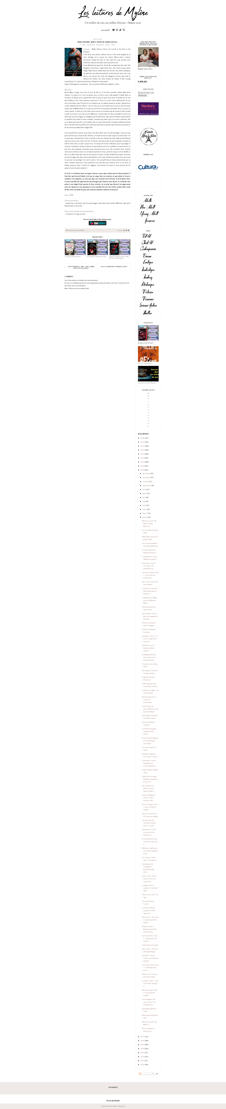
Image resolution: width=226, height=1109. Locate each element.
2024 (143, 446)
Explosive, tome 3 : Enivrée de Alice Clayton (148, 648)
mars (144, 509)
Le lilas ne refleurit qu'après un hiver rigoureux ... (149, 910)
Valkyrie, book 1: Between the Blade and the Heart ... (149, 929)
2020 (143, 462)
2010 (142, 1065)
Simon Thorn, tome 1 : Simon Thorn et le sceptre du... (149, 878)
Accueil (105, 30)
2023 (143, 450)
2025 (143, 442)
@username (116, 1101)
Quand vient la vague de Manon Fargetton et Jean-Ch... (149, 779)
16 (148, 415)
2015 (142, 1045)
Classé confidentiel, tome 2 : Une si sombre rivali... (149, 797)
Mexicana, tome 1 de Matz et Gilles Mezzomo (149, 523)
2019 (142, 466)
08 (148, 393)
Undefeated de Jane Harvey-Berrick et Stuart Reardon (149, 657)
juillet (144, 493)
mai (143, 501)
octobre (145, 482)
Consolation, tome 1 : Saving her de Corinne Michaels (149, 763)
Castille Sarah (91, 45)
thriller (113, 45)
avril (144, 505)
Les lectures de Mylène (113, 12)
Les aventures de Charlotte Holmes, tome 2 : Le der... (149, 823)
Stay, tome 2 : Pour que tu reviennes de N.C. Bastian (150, 920)
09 (148, 396)
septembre (146, 486)
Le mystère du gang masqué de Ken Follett (149, 731)
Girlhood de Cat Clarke (150, 945)
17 (80, 45)
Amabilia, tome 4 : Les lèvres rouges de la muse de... (150, 638)
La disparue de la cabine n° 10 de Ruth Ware (150, 888)
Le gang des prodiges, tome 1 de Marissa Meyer (149, 600)
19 (148, 423)
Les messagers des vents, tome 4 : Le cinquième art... (149, 1002)
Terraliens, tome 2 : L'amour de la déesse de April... (150, 958)
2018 (142, 470)
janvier (144, 517)
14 (148, 410)
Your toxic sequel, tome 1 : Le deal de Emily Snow (150, 967)
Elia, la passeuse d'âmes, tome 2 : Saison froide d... (148, 788)
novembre (146, 477)
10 (148, 399)
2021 (142, 458)
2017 (142, 1037)
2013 (142, 1053)
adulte (84, 45)
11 (148, 401)
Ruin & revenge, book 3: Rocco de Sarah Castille (149, 807)
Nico (71, 92)
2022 (142, 454)
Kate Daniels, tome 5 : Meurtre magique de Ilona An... (150, 616)
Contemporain (100, 45)
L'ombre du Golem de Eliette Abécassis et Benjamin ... (149, 591)
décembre (146, 474)
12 (148, 404)
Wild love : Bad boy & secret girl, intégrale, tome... (150, 851)
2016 (142, 1041)
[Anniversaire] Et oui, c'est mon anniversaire (149, 699)
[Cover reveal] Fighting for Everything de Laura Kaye (150, 740)
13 (148, 407)
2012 (142, 1057)
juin (143, 497)
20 (148, 426)
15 (148, 412)
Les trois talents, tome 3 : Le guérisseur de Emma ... (150, 938)
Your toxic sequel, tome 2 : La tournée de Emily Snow (150, 575)
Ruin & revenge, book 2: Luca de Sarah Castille (149, 992)
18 (148, 421)
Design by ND (121, 1106)
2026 (143, 438)
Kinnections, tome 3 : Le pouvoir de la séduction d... (149, 832)
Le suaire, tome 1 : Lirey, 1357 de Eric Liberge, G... (150, 983)
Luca (77, 92)
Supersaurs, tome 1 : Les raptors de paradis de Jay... (149, 566)
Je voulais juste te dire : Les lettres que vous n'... (150, 841)
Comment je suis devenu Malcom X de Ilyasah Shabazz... (150, 709)
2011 (142, 1061)
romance (107, 45)
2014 (142, 1049)
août (144, 489)
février (144, 513)
